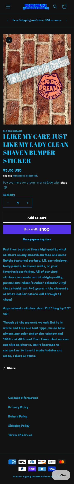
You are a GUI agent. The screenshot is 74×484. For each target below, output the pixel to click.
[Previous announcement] (7, 20)
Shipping (7, 175)
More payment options (37, 239)
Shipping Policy (19, 426)
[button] (8, 6)
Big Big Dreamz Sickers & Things (42, 476)
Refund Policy (18, 416)
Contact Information (23, 398)
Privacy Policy (18, 407)
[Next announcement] (66, 20)
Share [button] (11, 368)
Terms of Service (20, 435)
